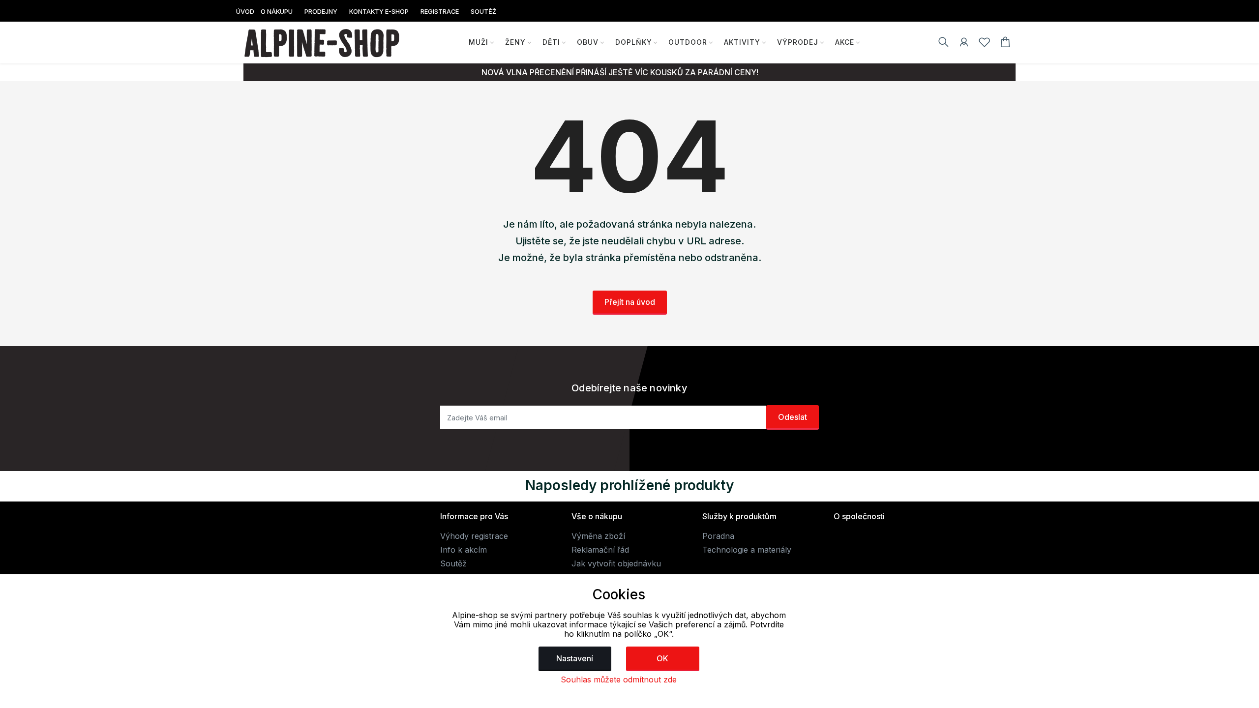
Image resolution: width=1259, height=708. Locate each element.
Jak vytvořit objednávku (616, 563)
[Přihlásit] (964, 44)
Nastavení (574, 658)
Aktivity (742, 42)
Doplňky (633, 42)
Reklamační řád (600, 550)
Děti (551, 42)
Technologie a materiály (746, 550)
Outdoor (687, 42)
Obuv (588, 42)
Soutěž (453, 563)
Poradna (718, 536)
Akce (844, 42)
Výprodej (797, 42)
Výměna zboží (598, 536)
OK (662, 658)
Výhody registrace (474, 536)
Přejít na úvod (629, 302)
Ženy (515, 42)
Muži (478, 42)
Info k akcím (463, 550)
